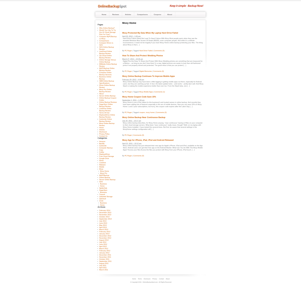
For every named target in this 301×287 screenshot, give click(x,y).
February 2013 (104, 232)
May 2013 (103, 225)
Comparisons (142, 14)
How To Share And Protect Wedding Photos (142, 55)
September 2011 (105, 261)
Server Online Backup (107, 96)
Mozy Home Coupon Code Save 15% (139, 97)
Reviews (115, 14)
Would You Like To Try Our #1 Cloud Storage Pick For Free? (107, 32)
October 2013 (104, 217)
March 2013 (103, 229)
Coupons (157, 14)
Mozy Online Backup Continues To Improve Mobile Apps (148, 76)
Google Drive (104, 158)
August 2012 (104, 240)
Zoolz (101, 201)
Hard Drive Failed (145, 51)
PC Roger (128, 51)
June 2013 (103, 223)
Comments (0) (159, 51)
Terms (140, 279)
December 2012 (105, 236)
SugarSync (103, 190)
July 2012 (102, 242)
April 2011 (103, 268)
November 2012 (105, 238)
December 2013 (105, 212)
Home (104, 14)
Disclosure (103, 132)
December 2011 (105, 255)
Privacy (154, 279)
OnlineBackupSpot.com (150, 282)
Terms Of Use (104, 113)
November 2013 (105, 215)
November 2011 (105, 257)
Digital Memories (145, 71)
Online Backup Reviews (108, 102)
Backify (102, 144)
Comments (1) (159, 92)
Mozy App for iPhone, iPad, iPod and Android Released (148, 140)
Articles (128, 14)
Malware (102, 165)
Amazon (102, 141)
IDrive (101, 160)
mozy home (150, 112)
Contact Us (103, 136)
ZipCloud (102, 199)
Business (103, 184)
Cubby (101, 152)
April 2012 (103, 246)
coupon (142, 112)
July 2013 (102, 221)
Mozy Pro (103, 173)
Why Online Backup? (107, 28)
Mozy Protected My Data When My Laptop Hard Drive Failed (150, 33)
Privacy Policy (104, 134)
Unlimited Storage (106, 196)
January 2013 (104, 234)
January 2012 (104, 253)
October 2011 (104, 259)
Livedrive (102, 163)
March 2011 (103, 270)
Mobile (101, 167)
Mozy (101, 169)
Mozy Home (104, 171)
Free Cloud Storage (106, 156)
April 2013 (103, 227)
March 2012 (103, 248)
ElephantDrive (104, 154)
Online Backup (104, 177)
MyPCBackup (104, 175)
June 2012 (103, 244)
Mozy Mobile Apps (146, 92)
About (169, 14)
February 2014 (104, 210)
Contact (161, 279)
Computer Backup (106, 148)
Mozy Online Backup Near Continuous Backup (143, 117)
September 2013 (105, 219)
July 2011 (102, 265)
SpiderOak (103, 188)
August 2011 (104, 263)
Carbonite (103, 146)
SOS (101, 182)
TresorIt (102, 194)
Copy (101, 150)
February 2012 (104, 251)
